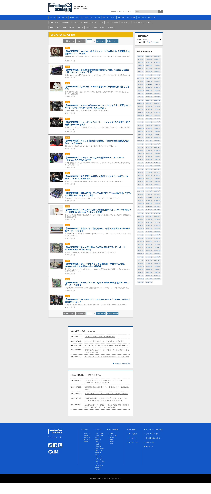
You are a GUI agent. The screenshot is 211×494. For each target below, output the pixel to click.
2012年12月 (157, 225)
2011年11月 (140, 241)
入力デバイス (99, 465)
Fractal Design (125, 22)
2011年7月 (149, 244)
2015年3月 (157, 197)
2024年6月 (157, 81)
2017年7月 (149, 169)
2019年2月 (140, 150)
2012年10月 (149, 228)
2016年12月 (157, 175)
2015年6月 (157, 194)
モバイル (98, 17)
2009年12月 (157, 263)
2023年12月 (157, 87)
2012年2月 (140, 238)
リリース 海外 (99, 435)
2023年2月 (140, 100)
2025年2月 (140, 75)
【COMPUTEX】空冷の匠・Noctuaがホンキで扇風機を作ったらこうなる (97, 87)
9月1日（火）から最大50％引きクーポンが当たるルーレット (107, 345)
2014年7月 (149, 207)
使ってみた (87, 437)
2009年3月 (157, 272)
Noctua (71, 27)
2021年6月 (157, 119)
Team (51, 27)
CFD (80, 22)
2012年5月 (140, 235)
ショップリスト (133, 442)
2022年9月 (157, 103)
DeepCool (148, 22)
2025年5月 (140, 72)
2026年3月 (157, 59)
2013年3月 (157, 222)
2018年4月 (149, 159)
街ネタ (88, 27)
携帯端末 (98, 467)
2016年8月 (140, 181)
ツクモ (101, 22)
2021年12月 (157, 112)
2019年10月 (149, 141)
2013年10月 (149, 216)
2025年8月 (140, 68)
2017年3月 (157, 172)
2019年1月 (149, 150)
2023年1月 (149, 100)
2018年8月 (140, 156)
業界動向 (98, 445)
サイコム (73, 22)
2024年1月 (149, 87)
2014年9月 (157, 203)
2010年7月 (149, 257)
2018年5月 (140, 159)
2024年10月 (149, 78)
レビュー (52, 17)
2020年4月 (149, 134)
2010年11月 (140, 254)
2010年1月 (149, 263)
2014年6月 (157, 207)
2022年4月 (149, 109)
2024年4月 (149, 84)
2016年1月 (149, 188)
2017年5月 (140, 172)
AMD (51, 22)
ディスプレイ (99, 460)
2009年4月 (149, 272)
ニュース (98, 430)
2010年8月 (140, 257)
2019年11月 (140, 141)
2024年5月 (140, 84)
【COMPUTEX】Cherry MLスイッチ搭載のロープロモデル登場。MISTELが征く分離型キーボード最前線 (95, 265)
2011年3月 (157, 247)
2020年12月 (157, 125)
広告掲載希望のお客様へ (153, 438)
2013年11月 (140, 216)
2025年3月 (157, 72)
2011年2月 (140, 251)
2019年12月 (157, 138)
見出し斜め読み (100, 448)
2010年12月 (157, 251)
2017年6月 (157, 169)
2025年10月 (149, 65)
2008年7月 (149, 282)
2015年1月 (149, 200)
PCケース (103, 27)
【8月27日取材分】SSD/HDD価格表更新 (100, 337)
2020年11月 (140, 128)
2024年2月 (140, 87)
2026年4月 (149, 59)
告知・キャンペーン (109, 17)
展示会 (111, 443)
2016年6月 (157, 181)
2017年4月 (149, 172)
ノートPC (98, 463)
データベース (142, 17)
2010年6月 (157, 257)
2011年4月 (149, 247)
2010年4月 (149, 260)
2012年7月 (149, 232)
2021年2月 (140, 125)
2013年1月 (149, 225)
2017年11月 (140, 166)
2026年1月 (149, 62)
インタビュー (87, 433)
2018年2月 (140, 163)
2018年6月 (157, 156)
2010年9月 (157, 254)
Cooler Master (137, 22)
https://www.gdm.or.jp (55, 437)
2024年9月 (157, 78)
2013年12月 (157, 213)
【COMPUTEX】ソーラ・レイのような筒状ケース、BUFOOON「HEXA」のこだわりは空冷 (94, 158)
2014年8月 (140, 207)
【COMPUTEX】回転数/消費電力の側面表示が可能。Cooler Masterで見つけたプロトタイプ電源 (97, 71)
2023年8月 (140, 94)
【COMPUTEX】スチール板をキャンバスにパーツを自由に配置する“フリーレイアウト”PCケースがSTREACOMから (98, 106)
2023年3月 (157, 97)
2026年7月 (149, 56)
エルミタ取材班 (62, 17)
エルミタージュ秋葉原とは (154, 430)
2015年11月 (140, 191)
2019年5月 (140, 147)
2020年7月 (149, 131)
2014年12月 (157, 200)
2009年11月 (140, 266)
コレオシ (94, 27)
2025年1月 (149, 75)
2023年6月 (157, 94)
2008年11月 (140, 279)
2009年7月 (149, 269)
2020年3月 (157, 134)
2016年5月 (140, 185)
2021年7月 (149, 119)
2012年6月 (157, 232)
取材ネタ (112, 441)
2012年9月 (157, 228)
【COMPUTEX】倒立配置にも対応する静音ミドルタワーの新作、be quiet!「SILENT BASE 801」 (96, 177)
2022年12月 (157, 100)
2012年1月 (149, 238)
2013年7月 (149, 219)
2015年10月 (149, 191)
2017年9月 (157, 166)
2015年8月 (140, 194)
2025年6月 (157, 68)
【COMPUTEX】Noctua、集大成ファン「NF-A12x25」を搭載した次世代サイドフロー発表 (97, 52)
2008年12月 (157, 276)
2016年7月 (149, 181)
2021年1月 (149, 125)
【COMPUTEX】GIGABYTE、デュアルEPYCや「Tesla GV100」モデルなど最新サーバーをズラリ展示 (98, 194)
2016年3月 (157, 185)
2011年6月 (157, 244)
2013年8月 (140, 219)
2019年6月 (157, 144)
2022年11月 (140, 103)
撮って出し (87, 439)
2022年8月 (140, 106)
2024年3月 (157, 84)
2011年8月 (140, 244)
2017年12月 (157, 163)
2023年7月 (149, 94)
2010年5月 (140, 260)
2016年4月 (149, 185)
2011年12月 (157, 238)
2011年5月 (140, 247)
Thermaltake (64, 22)
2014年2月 (140, 213)
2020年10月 (149, 128)
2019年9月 (157, 141)
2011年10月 (149, 241)
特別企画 (86, 441)
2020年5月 (140, 134)
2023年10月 (149, 90)
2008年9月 (157, 279)
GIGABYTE (93, 22)
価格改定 (98, 447)
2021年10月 (149, 116)
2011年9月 (157, 241)
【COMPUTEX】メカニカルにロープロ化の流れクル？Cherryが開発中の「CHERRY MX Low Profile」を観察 (98, 210)
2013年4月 (149, 222)
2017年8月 (140, 169)
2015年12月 (157, 188)
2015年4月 (149, 197)
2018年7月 (149, 156)
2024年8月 (140, 81)
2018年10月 (149, 153)
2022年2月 (140, 112)
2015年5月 (140, 197)
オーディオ (99, 456)
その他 (98, 469)
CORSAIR (115, 22)
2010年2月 (140, 263)
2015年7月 (149, 194)
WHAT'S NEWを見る (123, 363)
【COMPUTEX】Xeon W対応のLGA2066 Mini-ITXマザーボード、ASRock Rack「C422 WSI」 (96, 248)
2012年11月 (140, 228)
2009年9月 (157, 266)
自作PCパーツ (74, 17)
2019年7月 (149, 144)
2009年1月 (149, 276)
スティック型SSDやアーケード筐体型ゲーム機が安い (104, 341)
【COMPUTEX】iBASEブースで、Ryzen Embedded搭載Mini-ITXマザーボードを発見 (97, 283)
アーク (108, 22)
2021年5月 (140, 122)
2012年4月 (149, 235)
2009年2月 (140, 276)
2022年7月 (149, 106)
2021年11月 (140, 116)
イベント (98, 443)
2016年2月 (140, 188)
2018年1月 (149, 163)
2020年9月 (157, 128)
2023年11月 (140, 90)
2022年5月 (140, 109)
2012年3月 (157, 235)
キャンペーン (99, 450)
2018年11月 (140, 153)
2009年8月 (140, 269)
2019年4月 (149, 147)
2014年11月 (140, 203)
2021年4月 (149, 122)
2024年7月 (149, 81)
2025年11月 (140, 65)
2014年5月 (140, 210)
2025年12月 (157, 62)
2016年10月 (149, 178)
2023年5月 (140, 97)
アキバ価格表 (131, 17)
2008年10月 (149, 279)
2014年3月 (157, 210)
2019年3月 (157, 147)
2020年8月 (140, 131)
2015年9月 (157, 191)
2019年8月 (140, 144)
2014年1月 (149, 213)
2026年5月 (140, 59)
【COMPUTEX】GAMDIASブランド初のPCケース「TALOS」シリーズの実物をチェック (97, 300)
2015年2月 (140, 200)
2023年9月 (157, 90)
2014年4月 (149, 210)
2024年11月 (140, 78)
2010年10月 (149, 254)
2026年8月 (140, 56)
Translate (155, 42)
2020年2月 (140, 138)
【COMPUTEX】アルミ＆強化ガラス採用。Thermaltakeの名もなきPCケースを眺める (97, 141)
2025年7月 (149, 68)
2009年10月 (149, 266)
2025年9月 (157, 65)
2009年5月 (140, 272)
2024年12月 (157, 75)
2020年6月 (157, 131)
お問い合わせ (150, 442)
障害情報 (98, 452)
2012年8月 (140, 232)
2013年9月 (157, 216)
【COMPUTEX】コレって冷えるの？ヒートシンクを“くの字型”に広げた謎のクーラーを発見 (97, 123)
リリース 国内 (99, 433)
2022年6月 (157, 106)
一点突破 (86, 435)
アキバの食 (80, 27)
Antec (65, 27)
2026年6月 (157, 56)
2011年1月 (149, 251)
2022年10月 (149, 103)
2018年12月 (157, 150)
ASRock (58, 27)
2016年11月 (140, 178)
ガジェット (99, 458)
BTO (97, 437)
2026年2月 (140, 62)
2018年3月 (157, 159)
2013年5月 (140, 222)
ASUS (86, 22)
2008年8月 (140, 282)
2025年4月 (149, 72)
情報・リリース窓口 (152, 434)
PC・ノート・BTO (87, 17)
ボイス (111, 439)
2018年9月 (157, 153)
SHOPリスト (152, 17)
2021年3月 (157, 122)
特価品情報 (121, 17)
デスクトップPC (100, 462)
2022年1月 (149, 112)
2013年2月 (140, 225)
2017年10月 (149, 166)
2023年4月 (149, 97)
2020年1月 (149, 138)
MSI (56, 22)
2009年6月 (157, 269)
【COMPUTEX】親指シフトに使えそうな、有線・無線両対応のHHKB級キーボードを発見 (97, 229)
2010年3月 (157, 260)
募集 (97, 441)
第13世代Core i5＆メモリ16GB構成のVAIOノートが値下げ (107, 357)
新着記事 (111, 27)
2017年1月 (149, 175)
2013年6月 (157, 219)
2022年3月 (157, 109)
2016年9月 (157, 178)
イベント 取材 (113, 435)
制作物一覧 (149, 446)
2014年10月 (149, 203)
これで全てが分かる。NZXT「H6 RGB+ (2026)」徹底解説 (106, 394)
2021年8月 (140, 119)
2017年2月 (140, 175)
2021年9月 (157, 116)
